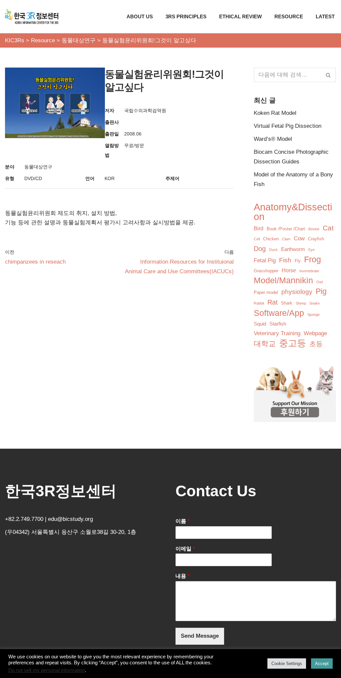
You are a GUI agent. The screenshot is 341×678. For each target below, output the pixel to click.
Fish (285, 260)
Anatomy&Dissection (293, 212)
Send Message (200, 636)
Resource (288, 16)
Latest (325, 16)
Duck (273, 250)
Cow (299, 238)
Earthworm (293, 249)
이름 (182, 521)
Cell (257, 239)
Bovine (313, 229)
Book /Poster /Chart (286, 228)
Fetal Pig (265, 260)
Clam (286, 239)
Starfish (277, 324)
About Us (140, 16)
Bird (258, 228)
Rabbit (259, 303)
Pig (321, 291)
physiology (296, 291)
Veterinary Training (277, 333)
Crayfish (316, 238)
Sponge (313, 315)
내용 (182, 576)
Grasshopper (266, 270)
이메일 (185, 549)
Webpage (315, 333)
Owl (319, 282)
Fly (298, 260)
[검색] (328, 75)
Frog (312, 259)
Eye (311, 250)
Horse (289, 270)
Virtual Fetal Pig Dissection (287, 126)
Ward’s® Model (273, 139)
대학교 (265, 343)
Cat (328, 228)
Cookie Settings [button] (286, 663)
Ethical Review (240, 16)
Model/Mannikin (283, 280)
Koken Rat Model (275, 113)
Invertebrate (309, 271)
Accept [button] (322, 663)
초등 (316, 343)
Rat (272, 302)
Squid (260, 324)
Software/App (279, 313)
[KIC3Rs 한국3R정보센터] (31, 16)
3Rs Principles (186, 16)
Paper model (266, 292)
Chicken (271, 238)
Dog (260, 248)
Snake (314, 303)
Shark (286, 303)
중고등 (292, 343)
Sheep (301, 303)
